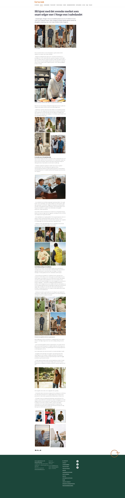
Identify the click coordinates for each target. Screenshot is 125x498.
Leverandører (65, 464)
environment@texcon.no (40, 469)
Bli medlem (65, 460)
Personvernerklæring (67, 485)
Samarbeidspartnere (67, 472)
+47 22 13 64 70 (55, 467)
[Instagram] (78, 461)
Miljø (63, 480)
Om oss (64, 476)
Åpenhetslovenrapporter (68, 483)
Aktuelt (64, 462)
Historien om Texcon (67, 478)
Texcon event (65, 466)
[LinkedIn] (77, 467)
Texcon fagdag (66, 468)
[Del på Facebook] (35, 450)
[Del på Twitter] (37, 450)
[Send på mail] (40, 450)
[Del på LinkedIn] (38, 450)
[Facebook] (78, 464)
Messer (64, 470)
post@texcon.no (55, 465)
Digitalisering (65, 474)
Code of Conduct (66, 481)
